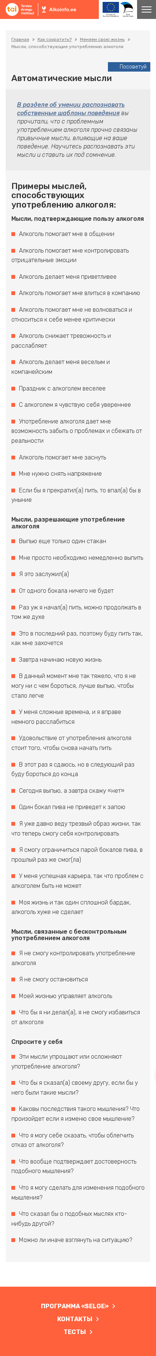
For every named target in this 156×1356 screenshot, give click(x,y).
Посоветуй (133, 67)
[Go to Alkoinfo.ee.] (20, 39)
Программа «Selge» (75, 1306)
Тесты (75, 1332)
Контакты (74, 1319)
